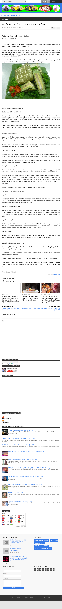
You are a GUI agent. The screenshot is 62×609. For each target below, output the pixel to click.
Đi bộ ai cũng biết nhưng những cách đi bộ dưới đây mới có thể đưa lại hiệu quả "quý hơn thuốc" (11, 299)
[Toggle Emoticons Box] (3, 321)
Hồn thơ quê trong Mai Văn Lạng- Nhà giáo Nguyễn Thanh (25, 484)
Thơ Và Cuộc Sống (40, 545)
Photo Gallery (38, 543)
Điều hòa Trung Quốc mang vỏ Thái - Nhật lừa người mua (18, 438)
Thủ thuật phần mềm (34, 597)
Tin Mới (5, 19)
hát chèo (42, 597)
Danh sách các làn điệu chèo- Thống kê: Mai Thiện (23, 459)
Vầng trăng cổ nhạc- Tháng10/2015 (15, 549)
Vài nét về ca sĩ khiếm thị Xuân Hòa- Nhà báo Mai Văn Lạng (25, 476)
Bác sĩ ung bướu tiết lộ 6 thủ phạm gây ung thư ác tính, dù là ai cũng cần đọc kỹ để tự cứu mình (50, 299)
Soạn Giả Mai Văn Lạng (24, 597)
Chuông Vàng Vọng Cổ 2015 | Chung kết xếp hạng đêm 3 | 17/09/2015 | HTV (18, 541)
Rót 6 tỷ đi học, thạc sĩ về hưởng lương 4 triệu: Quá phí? (18, 445)
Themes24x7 (47, 597)
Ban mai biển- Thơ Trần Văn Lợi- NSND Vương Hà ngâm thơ (26, 451)
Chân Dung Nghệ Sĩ (40, 540)
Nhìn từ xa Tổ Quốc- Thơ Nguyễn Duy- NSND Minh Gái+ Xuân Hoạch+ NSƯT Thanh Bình (19, 559)
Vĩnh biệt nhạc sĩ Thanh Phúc (16, 493)
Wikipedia (48, 1)
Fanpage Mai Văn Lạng (45, 1)
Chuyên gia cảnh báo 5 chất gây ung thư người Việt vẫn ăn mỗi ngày (30, 298)
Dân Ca (52, 540)
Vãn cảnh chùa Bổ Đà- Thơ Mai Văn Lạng (20, 501)
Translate (15, 364)
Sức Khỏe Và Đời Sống (13, 27)
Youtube (42, 1)
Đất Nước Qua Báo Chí (41, 548)
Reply (4, 27)
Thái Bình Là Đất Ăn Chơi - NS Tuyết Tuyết (20, 430)
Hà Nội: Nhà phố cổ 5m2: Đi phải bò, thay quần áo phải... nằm (16, 309)
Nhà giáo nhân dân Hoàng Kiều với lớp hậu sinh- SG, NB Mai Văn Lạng (29, 468)
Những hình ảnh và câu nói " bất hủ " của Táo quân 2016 (47, 309)
